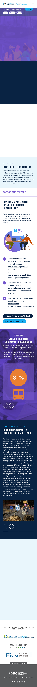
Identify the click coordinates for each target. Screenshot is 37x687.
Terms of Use (25, 677)
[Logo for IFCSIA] (15, 4)
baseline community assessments (16, 302)
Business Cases (16, 9)
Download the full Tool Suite (12, 97)
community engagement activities (18, 268)
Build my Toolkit (9, 91)
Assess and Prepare (14, 192)
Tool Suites (6, 9)
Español (19, 12)
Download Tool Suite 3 (16, 321)
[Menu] (33, 3)
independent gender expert (19, 288)
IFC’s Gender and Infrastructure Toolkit (14, 23)
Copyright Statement (16, 677)
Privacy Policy (7, 677)
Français (12, 12)
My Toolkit (29, 9)
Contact (31, 677)
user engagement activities (19, 275)
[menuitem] (29, 3)
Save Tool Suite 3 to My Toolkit (19, 316)
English (5, 12)
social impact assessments (22, 306)
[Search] (29, 3)
